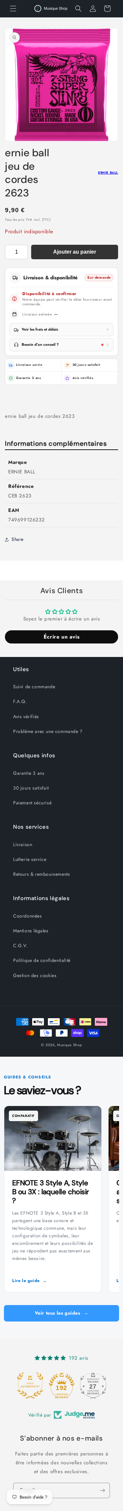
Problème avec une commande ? (48, 731)
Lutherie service (30, 859)
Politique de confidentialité (42, 960)
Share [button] (17, 539)
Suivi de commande (34, 686)
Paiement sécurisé (32, 802)
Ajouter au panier (74, 252)
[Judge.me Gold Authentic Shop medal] (30, 1385)
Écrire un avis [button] (61, 637)
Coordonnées (27, 916)
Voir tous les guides (62, 1313)
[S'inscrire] (102, 1490)
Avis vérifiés (82, 378)
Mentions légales (31, 930)
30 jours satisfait (31, 788)
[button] (13, 8)
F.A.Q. (20, 701)
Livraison (22, 844)
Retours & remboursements (41, 874)
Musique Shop (69, 1044)
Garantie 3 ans (28, 773)
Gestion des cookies (34, 975)
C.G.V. (20, 945)
